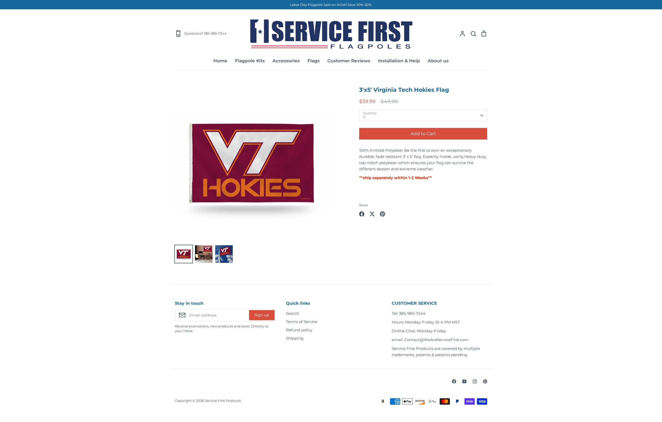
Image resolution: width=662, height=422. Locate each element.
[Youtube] (464, 381)
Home (220, 60)
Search (292, 313)
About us (438, 60)
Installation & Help (399, 60)
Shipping (294, 338)
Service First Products (223, 400)
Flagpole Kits (250, 60)
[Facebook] (454, 381)
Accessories (286, 60)
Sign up (261, 314)
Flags (313, 60)
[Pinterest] (485, 381)
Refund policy (299, 329)
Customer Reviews (348, 60)
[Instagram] (475, 381)
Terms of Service (301, 321)
